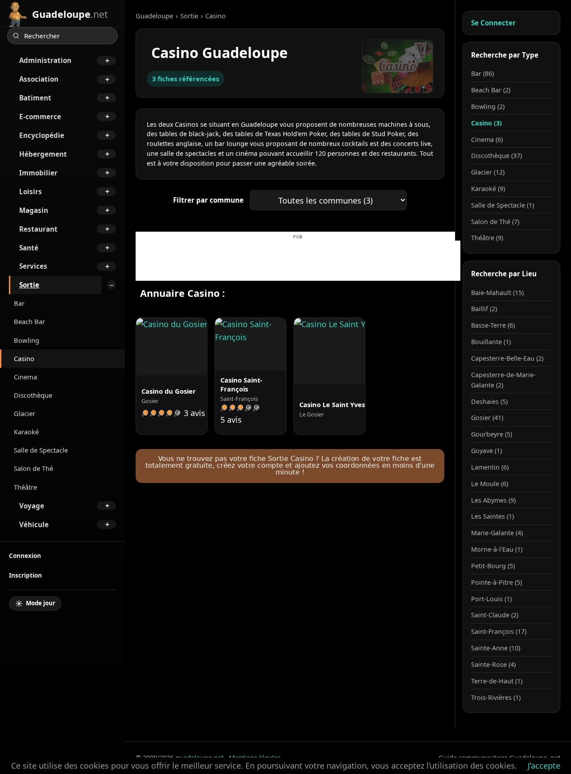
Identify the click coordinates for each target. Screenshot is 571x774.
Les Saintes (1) (492, 516)
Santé (28, 247)
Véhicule (34, 524)
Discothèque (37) (496, 155)
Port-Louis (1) (491, 599)
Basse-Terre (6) (493, 325)
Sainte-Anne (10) (495, 648)
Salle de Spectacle (41, 449)
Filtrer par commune (208, 200)
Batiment (35, 97)
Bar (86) (482, 73)
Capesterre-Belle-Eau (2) (507, 358)
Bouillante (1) (491, 341)
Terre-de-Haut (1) (496, 681)
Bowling (26, 340)
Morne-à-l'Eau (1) (496, 549)
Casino (24, 358)
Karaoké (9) (488, 188)
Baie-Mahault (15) (497, 292)
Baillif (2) (484, 308)
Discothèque (33, 395)
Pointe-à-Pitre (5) (496, 582)
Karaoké (26, 431)
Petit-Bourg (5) (493, 566)
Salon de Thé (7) (495, 221)
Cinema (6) (487, 139)
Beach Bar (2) (490, 90)
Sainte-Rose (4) (493, 664)
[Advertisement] (298, 261)
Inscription (25, 575)
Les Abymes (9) (493, 500)
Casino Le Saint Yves (332, 404)
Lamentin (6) (490, 467)
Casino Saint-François (241, 384)
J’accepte (544, 765)
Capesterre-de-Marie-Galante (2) (503, 379)
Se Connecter (493, 22)
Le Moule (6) (489, 483)
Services (33, 266)
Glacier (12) (488, 172)
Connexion (25, 555)
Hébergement (43, 154)
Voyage (31, 505)
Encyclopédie (41, 135)
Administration (45, 60)
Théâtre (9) (487, 237)
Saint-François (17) (498, 631)
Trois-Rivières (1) (496, 697)
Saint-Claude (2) (494, 615)
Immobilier (38, 172)
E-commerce (40, 116)
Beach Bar (29, 321)
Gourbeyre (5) (491, 434)
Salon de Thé (33, 468)
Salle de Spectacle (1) (502, 205)
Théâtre (25, 487)
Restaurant (38, 229)
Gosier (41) (487, 417)
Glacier (24, 413)
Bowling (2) (488, 106)
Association (38, 79)
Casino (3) (486, 123)
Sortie (29, 284)
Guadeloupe (154, 15)
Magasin (33, 210)
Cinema (25, 376)
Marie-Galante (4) (497, 532)
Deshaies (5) (489, 401)
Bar (19, 303)
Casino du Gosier (168, 391)
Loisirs (30, 191)
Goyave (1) (486, 450)
